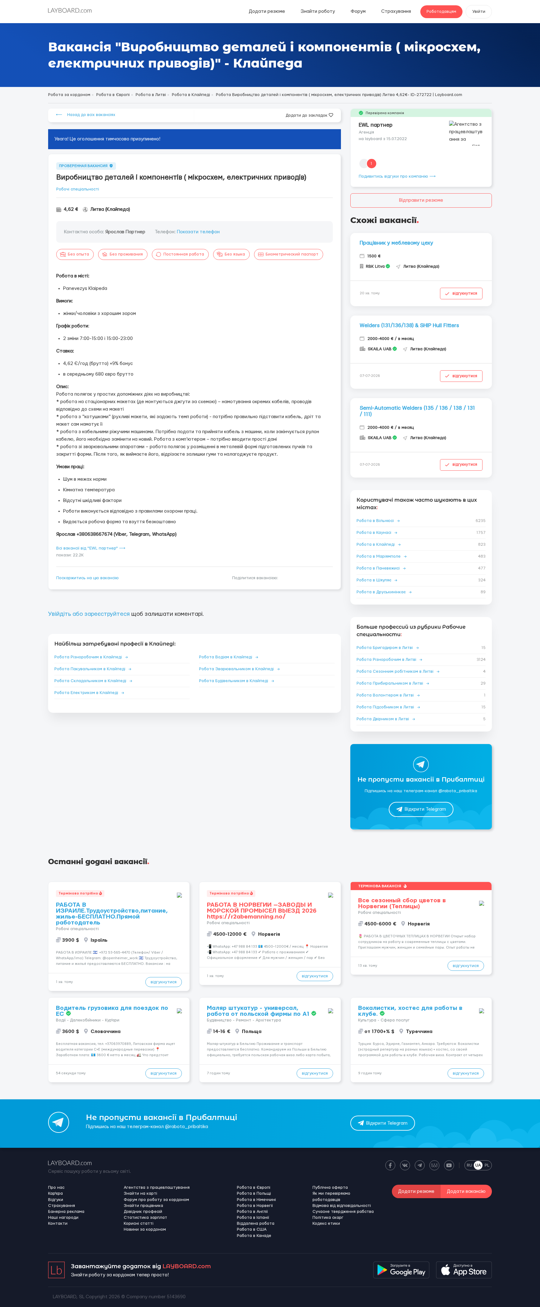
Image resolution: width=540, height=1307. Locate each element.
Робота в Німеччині (256, 1200)
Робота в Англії (252, 1211)
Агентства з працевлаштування (157, 1187)
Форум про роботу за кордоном (156, 1200)
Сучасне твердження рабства (343, 1211)
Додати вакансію (466, 1191)
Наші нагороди (63, 1217)
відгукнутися (464, 293)
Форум (358, 11)
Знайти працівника (143, 1205)
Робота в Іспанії (253, 1217)
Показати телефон (198, 232)
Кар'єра (55, 1193)
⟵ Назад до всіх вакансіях (85, 115)
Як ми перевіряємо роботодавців (331, 1196)
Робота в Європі (253, 1187)
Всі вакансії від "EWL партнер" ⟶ (90, 548)
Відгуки (55, 1200)
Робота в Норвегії (255, 1205)
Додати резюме (267, 11)
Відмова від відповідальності (341, 1205)
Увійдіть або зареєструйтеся (89, 614)
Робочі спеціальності (77, 189)
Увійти (478, 11)
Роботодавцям (441, 11)
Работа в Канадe (254, 1236)
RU (469, 1165)
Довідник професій (143, 1211)
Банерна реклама (66, 1211)
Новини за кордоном (145, 1229)
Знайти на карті (140, 1193)
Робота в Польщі (254, 1193)
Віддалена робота (255, 1223)
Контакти (58, 1223)
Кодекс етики (326, 1223)
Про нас (56, 1187)
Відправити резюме (421, 200)
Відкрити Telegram (425, 809)
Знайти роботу (318, 11)
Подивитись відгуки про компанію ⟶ (397, 176)
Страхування (396, 11)
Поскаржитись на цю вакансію (87, 578)
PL (487, 1165)
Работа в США (252, 1229)
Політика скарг (327, 1217)
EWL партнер (375, 125)
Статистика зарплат (145, 1217)
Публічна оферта (330, 1187)
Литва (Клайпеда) (110, 209)
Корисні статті (138, 1223)
